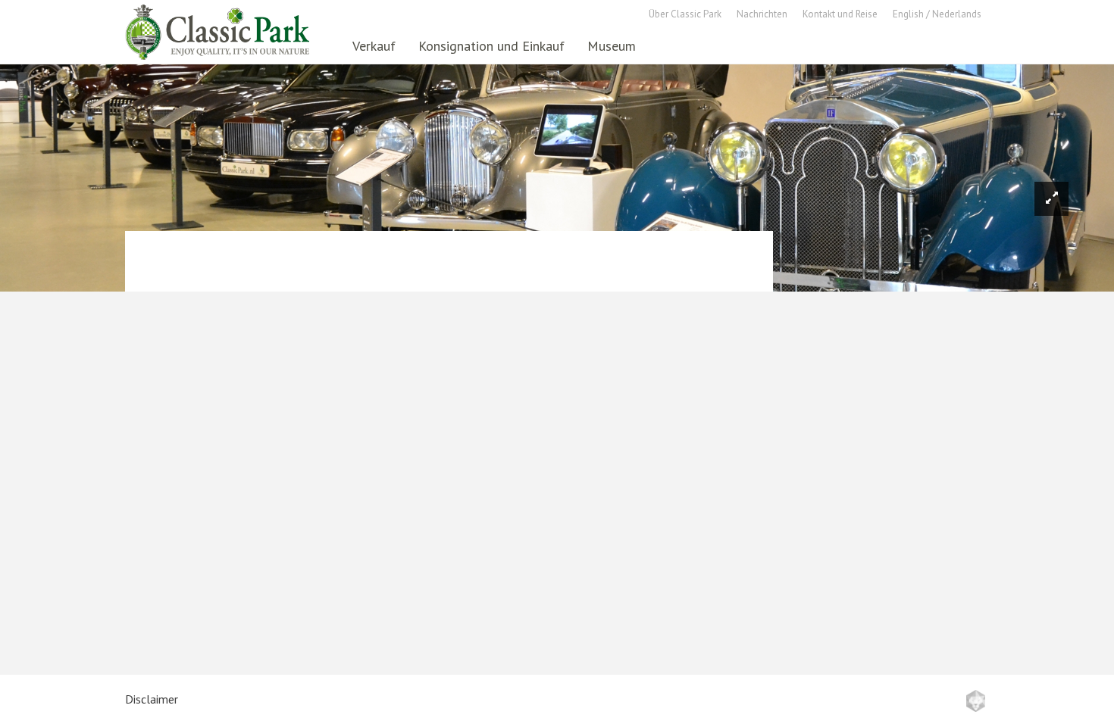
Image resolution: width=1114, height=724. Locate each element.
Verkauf (374, 46)
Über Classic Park (685, 14)
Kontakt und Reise (840, 14)
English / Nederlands (937, 14)
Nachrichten (762, 14)
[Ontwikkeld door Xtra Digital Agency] (975, 701)
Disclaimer (151, 699)
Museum (611, 46)
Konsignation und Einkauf (491, 46)
